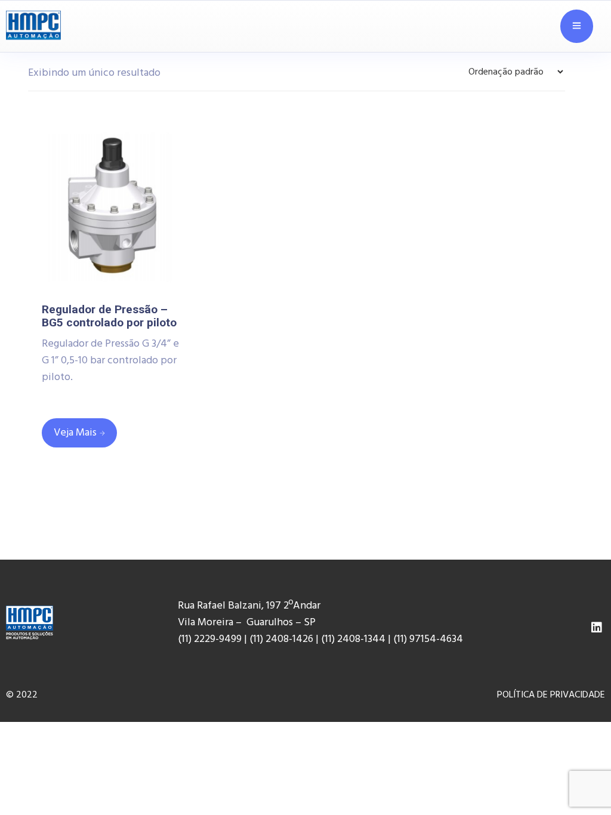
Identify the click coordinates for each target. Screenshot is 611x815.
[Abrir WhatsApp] (581, 779)
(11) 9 (404, 639)
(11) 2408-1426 (281, 639)
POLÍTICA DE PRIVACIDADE (551, 695)
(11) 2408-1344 (354, 639)
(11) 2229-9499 (210, 639)
